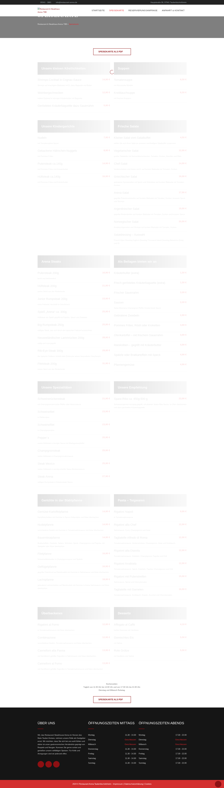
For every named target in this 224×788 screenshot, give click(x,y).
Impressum (118, 784)
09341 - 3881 (45, 2)
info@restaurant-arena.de (66, 2)
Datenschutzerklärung (133, 784)
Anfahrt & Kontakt (173, 10)
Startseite (98, 10)
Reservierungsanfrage (143, 10)
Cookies (148, 784)
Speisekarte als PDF (110, 52)
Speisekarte (116, 10)
